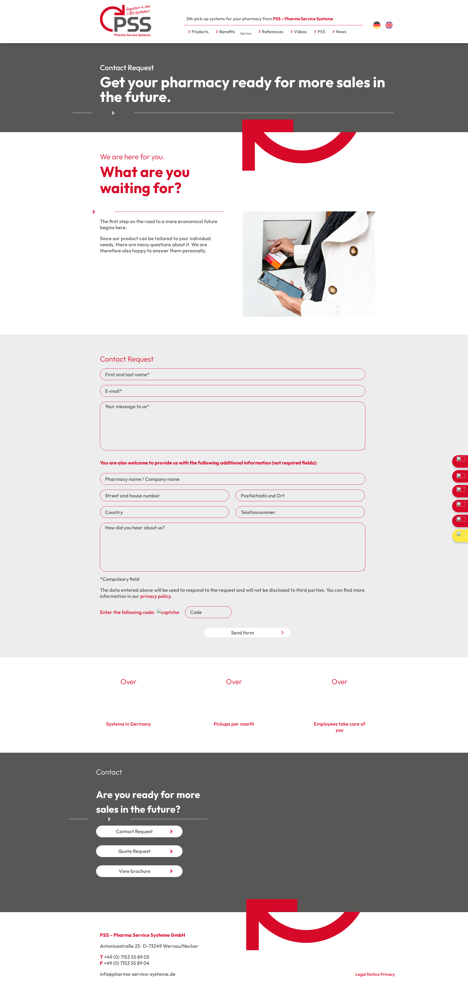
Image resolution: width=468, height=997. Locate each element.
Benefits (227, 31)
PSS (321, 31)
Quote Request (134, 851)
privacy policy (155, 596)
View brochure (134, 871)
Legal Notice (367, 974)
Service (245, 33)
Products (200, 31)
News (341, 31)
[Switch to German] (377, 25)
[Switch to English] (389, 25)
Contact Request (134, 831)
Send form (242, 633)
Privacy (387, 974)
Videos (300, 31)
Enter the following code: (128, 612)
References (272, 31)
